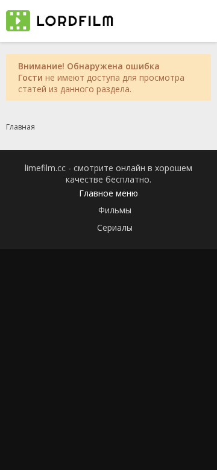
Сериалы (115, 227)
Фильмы (114, 210)
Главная (20, 127)
